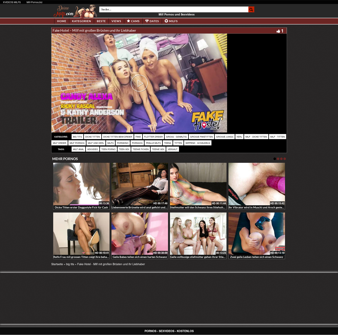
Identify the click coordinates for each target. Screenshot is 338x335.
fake (138, 136)
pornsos (137, 142)
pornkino (123, 142)
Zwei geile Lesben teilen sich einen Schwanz (256, 256)
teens (167, 142)
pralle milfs (153, 142)
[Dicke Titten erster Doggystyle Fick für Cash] (81, 184)
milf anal (78, 149)
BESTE (101, 21)
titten (178, 142)
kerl (239, 136)
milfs (110, 142)
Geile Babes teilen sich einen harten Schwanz (140, 256)
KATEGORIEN (81, 21)
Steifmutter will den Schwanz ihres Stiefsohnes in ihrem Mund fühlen (212, 207)
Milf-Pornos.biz (34, 2)
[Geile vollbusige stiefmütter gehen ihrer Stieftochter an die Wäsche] (198, 234)
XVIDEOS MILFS (12, 2)
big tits (77, 136)
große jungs (224, 136)
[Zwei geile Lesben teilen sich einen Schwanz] (256, 234)
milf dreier (59, 142)
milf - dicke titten (256, 136)
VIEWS (116, 21)
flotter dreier (153, 136)
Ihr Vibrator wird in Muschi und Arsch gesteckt (257, 207)
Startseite (57, 264)
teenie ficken (141, 149)
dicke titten (92, 136)
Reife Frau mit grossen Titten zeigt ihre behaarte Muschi (87, 256)
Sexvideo (92, 149)
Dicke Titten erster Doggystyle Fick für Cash (81, 207)
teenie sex (158, 149)
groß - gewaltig (176, 136)
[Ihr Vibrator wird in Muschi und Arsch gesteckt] (256, 184)
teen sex (124, 149)
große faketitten (201, 136)
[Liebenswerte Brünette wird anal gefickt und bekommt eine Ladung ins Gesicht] (139, 184)
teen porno (108, 149)
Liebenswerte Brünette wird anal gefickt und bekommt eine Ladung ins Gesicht (159, 207)
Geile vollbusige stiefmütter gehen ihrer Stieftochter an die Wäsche (210, 256)
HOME (61, 21)
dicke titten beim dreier (117, 136)
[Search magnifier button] (251, 9)
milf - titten (277, 136)
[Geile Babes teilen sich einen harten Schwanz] (139, 234)
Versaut (173, 149)
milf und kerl (96, 142)
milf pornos (77, 142)
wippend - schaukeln (197, 142)
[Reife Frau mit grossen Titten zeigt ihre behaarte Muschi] (81, 234)
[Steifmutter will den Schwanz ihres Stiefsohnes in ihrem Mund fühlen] (198, 184)
